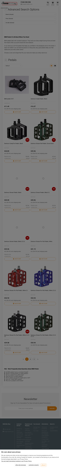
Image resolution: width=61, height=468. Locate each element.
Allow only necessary (20, 465)
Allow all (43, 465)
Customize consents (34, 465)
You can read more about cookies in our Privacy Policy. (16, 461)
